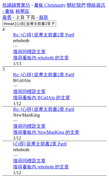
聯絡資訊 (96, 5)
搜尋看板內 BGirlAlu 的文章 (41, 97)
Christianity (50, 5)
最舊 (7, 17)
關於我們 (76, 5)
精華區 (22, 11)
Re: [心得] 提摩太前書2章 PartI (43, 34)
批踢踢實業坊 (16, 5)
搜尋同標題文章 (29, 51)
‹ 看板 (8, 11)
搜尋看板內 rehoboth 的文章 (41, 57)
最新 (43, 17)
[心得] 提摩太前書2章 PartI (40, 143)
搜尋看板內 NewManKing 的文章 (46, 132)
